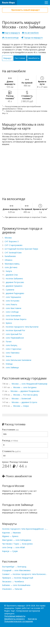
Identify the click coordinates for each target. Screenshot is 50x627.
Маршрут (7, 58)
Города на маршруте (33, 37)
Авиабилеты (33, 58)
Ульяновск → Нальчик (12, 589)
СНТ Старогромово (13, 245)
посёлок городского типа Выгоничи (22, 326)
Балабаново (10, 256)
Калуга (9, 271)
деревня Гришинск (14, 286)
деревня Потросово (15, 282)
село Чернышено (13, 297)
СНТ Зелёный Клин (13, 252)
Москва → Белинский (21, 398)
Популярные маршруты (14, 616)
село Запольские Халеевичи (18, 360)
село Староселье (13, 349)
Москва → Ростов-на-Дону (25, 394)
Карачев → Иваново (11, 532)
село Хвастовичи (13, 308)
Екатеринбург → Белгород (14, 566)
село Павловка (12, 352)
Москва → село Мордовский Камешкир (29, 383)
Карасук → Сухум (10, 551)
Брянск (9, 323)
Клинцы (9, 364)
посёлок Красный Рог (15, 330)
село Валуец (11, 345)
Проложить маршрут (15, 605)
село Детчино (11, 267)
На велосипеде (12, 37)
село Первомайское (15, 337)
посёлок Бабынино (14, 278)
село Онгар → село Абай (13, 547)
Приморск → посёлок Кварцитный (17, 577)
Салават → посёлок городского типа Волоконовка (25, 574)
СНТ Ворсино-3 (12, 241)
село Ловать (11, 304)
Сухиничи (10, 289)
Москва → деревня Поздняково (25, 391)
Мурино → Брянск (10, 536)
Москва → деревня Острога (24, 402)
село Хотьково (12, 300)
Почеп (8, 341)
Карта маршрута (12, 32)
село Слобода (12, 312)
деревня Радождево (15, 293)
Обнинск (8, 260)
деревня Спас (12, 274)
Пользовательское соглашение (18, 621)
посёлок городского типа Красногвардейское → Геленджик (25, 529)
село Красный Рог (14, 334)
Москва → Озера (21, 406)
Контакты (32, 618)
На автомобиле (31, 32)
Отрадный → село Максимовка (16, 570)
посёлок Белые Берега (16, 319)
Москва (8, 237)
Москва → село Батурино (25, 387)
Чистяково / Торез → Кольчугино (17, 543)
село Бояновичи (13, 315)
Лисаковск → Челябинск (13, 581)
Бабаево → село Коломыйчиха (16, 585)
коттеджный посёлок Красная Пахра (21, 249)
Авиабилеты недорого (14, 618)
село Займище (12, 367)
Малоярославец (12, 263)
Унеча (8, 356)
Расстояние (20, 58)
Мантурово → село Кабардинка (16, 540)
